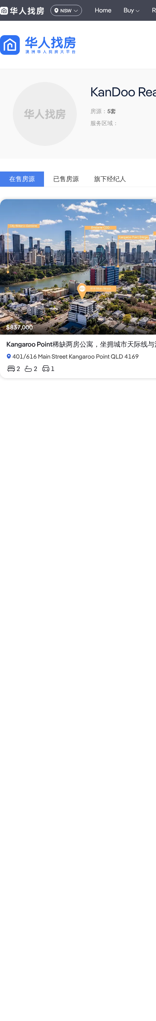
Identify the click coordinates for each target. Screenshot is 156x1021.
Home (103, 10)
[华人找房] (22, 10)
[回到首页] (52, 45)
